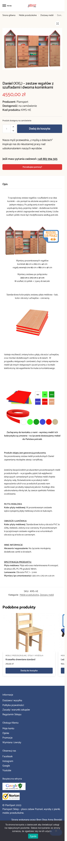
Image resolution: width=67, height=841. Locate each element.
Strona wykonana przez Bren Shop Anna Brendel (36, 820)
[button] (57, 23)
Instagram (7, 761)
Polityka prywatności (13, 705)
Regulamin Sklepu (11, 714)
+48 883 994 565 (47, 159)
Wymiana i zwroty (11, 742)
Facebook (7, 756)
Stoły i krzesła (35, 655)
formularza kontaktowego (43, 368)
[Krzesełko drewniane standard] (29, 632)
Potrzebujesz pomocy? (32, 167)
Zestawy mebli (47, 15)
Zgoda (33, 836)
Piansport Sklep (10, 809)
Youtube (6, 770)
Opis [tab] (5, 184)
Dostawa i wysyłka (12, 700)
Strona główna (8, 15)
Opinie (5, 733)
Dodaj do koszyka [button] (29, 670)
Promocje (7, 738)
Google (6, 766)
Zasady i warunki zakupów (16, 710)
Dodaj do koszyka (39, 128)
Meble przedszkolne (28, 15)
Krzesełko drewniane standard (20, 660)
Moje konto (8, 728)
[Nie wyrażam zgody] (56, 832)
